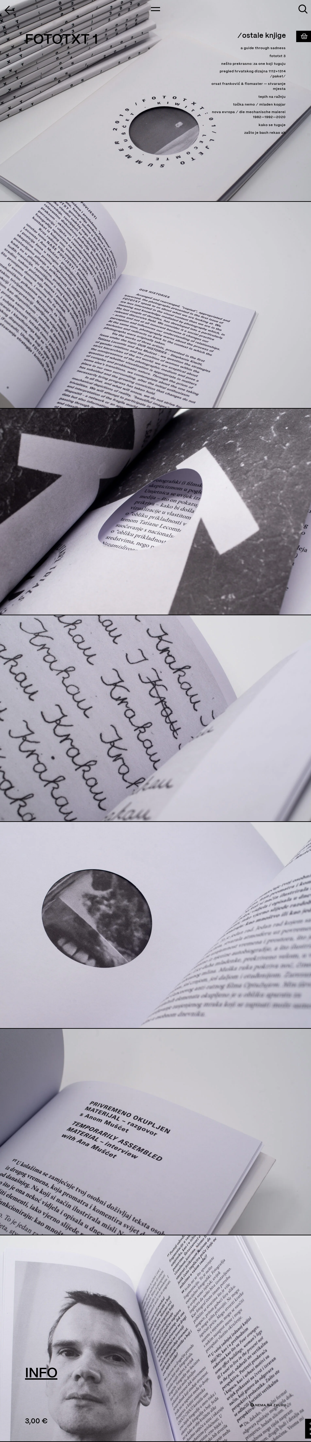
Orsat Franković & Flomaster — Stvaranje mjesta (249, 86)
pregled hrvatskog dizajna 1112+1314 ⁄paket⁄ (253, 74)
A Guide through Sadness (263, 48)
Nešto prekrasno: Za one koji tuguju (253, 64)
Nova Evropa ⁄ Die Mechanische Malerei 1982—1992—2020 (249, 115)
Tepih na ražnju (272, 97)
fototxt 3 (278, 56)
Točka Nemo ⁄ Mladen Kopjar (259, 104)
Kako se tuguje (272, 125)
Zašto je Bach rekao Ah (265, 132)
